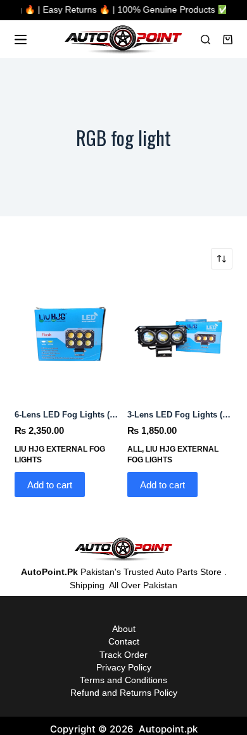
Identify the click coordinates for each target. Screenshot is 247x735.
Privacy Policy (123, 667)
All (134, 449)
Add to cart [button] (49, 484)
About (124, 629)
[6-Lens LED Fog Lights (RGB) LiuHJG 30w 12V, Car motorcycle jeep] (67, 337)
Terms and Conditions (123, 680)
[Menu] (21, 40)
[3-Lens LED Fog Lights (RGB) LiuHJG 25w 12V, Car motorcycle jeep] (179, 337)
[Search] (205, 39)
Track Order (123, 655)
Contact (123, 641)
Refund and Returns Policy (123, 693)
